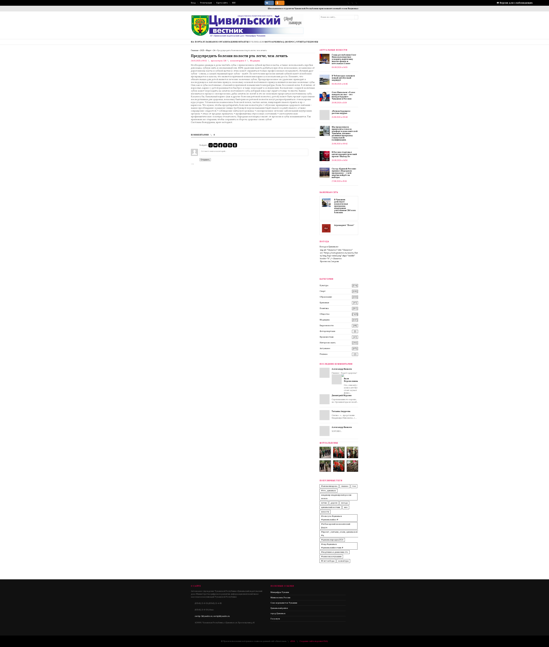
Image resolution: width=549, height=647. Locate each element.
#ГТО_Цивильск (328, 490)
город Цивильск (278, 613)
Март (208, 50)
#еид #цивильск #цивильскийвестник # (332, 546)
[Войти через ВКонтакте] (215, 145)
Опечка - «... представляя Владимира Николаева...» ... (344, 414)
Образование (326, 297)
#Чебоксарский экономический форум (335, 526)
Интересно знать (328, 342)
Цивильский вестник (330, 507)
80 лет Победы (327, 561)
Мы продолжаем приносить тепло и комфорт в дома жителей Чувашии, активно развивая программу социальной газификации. (345, 133)
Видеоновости (326, 325)
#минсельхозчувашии (331, 556)
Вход (193, 3)
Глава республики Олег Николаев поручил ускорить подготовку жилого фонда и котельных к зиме (344, 59)
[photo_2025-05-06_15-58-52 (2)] (352, 452)
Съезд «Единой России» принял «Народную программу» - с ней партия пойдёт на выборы (344, 173)
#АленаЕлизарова (329, 486)
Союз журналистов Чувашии (283, 603)
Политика (324, 308)
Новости (325, 512)
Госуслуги (275, 619)
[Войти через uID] (210, 145)
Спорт (323, 291)
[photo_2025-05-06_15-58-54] (339, 466)
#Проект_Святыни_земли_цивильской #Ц (339, 534)
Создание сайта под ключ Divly (314, 641)
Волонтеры (343, 561)
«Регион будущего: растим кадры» (341, 112)
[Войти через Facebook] (220, 145)
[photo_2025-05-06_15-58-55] (352, 466)
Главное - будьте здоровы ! (345, 381)
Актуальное (325, 348)
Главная (194, 50)
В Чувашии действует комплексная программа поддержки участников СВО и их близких (345, 206)
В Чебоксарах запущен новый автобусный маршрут (343, 78)
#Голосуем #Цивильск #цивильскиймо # (331, 518)
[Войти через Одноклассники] (235, 145)
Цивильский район (279, 608)
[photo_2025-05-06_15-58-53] (325, 466)
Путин (324, 503)
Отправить (205, 160)
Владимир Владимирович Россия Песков (336, 497)
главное (344, 486)
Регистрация (206, 3)
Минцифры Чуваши (279, 592)
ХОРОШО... (342, 429)
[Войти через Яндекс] (225, 145)
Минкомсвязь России (280, 597)
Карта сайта (222, 3)
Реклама (323, 354)
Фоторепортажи (327, 331)
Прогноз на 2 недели (329, 261)
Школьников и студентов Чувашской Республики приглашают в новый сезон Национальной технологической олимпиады (313, 8)
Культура (324, 285)
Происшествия (326, 337)
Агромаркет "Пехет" (344, 225)
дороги (334, 503)
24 (214, 50)
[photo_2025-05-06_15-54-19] (325, 452)
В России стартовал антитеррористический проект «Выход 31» (344, 154)
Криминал (324, 302)
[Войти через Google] (230, 145)
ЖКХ (346, 507)
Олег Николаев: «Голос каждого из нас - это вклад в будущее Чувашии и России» (343, 95)
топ (354, 486)
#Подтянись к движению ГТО (334, 552)
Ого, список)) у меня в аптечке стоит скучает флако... (351, 385)
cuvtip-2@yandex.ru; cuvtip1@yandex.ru (212, 616)
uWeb (292, 641)
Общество (325, 314)
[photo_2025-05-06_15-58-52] (339, 452)
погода (344, 503)
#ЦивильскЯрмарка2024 (332, 540)
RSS (233, 3)
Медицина (255, 61)
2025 (202, 50)
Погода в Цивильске (329, 246)
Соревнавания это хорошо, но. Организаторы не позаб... (345, 398)
